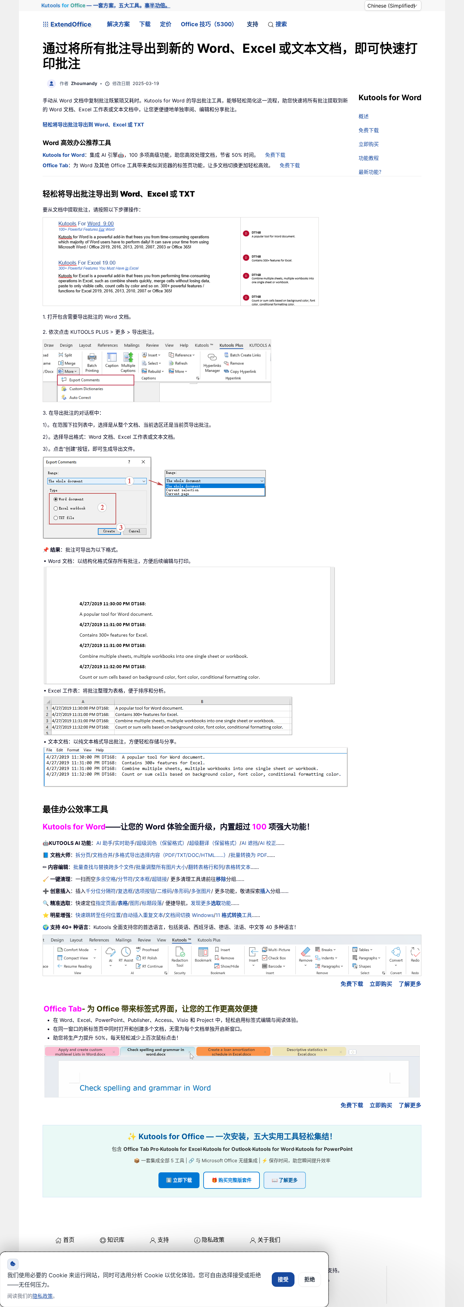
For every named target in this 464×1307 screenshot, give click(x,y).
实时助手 (125, 843)
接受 (283, 1279)
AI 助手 (104, 843)
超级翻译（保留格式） (214, 843)
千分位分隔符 (101, 891)
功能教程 (369, 158)
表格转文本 (238, 867)
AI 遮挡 (249, 843)
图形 (135, 903)
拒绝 (309, 1279)
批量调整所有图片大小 (161, 867)
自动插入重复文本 (143, 915)
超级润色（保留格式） (162, 843)
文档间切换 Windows (189, 915)
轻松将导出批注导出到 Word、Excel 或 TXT (93, 124)
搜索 (281, 24)
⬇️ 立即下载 (179, 1180)
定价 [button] (165, 24)
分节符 (125, 879)
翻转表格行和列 (205, 867)
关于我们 (269, 1240)
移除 (221, 879)
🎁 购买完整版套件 (231, 1180)
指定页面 (106, 903)
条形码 (181, 891)
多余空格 (106, 879)
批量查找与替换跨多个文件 (103, 867)
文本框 (142, 879)
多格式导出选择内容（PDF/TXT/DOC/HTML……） (172, 855)
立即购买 (369, 144)
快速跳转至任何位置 (98, 915)
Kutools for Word (64, 155)
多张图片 (201, 891)
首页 (68, 1240)
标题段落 (152, 903)
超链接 (159, 879)
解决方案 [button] (118, 24)
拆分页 (83, 855)
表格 (123, 903)
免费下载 (369, 130)
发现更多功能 (211, 903)
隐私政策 (213, 1240)
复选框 (125, 891)
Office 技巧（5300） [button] (209, 24)
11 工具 (234, 915)
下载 (145, 24)
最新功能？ (371, 172)
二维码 (164, 891)
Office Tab (55, 165)
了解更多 (410, 983)
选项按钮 (145, 891)
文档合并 (102, 855)
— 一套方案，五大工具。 (105, 5)
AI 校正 (268, 843)
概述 (364, 116)
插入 (265, 891)
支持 (252, 24)
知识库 (115, 1240)
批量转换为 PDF (248, 855)
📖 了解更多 (285, 1180)
